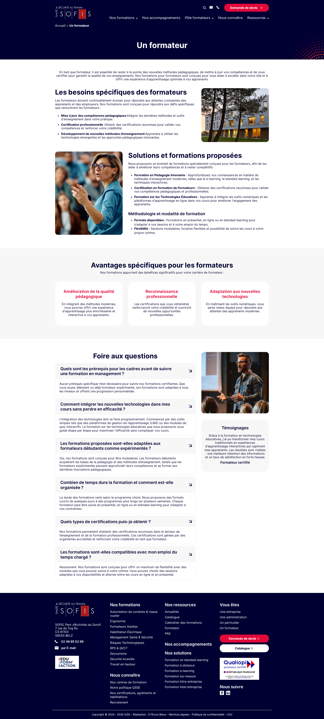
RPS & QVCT (119, 648)
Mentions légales (179, 714)
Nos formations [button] (122, 18)
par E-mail (68, 648)
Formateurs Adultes (124, 626)
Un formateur (229, 628)
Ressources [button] (256, 18)
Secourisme (118, 653)
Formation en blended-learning (186, 660)
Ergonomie (117, 621)
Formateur (172, 628)
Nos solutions (178, 653)
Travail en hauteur (122, 664)
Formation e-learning (179, 671)
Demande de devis (243, 8)
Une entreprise (230, 612)
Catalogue (172, 617)
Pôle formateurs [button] (197, 18)
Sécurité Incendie (122, 659)
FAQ (167, 633)
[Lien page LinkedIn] (228, 694)
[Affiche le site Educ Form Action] (79, 663)
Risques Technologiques (127, 643)
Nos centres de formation (128, 682)
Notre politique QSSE (125, 688)
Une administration (233, 617)
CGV (229, 714)
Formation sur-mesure (180, 676)
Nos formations (125, 604)
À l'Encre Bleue (157, 714)
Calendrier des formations (183, 622)
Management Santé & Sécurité (131, 637)
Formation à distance (180, 665)
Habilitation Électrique (126, 632)
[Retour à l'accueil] (79, 609)
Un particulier (229, 622)
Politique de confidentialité (208, 714)
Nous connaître (230, 18)
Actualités (172, 612)
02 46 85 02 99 (72, 641)
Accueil (60, 25)
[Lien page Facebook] (222, 694)
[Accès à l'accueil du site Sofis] (74, 18)
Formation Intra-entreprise (183, 682)
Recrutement (119, 702)
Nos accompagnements (161, 18)
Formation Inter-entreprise (183, 687)
